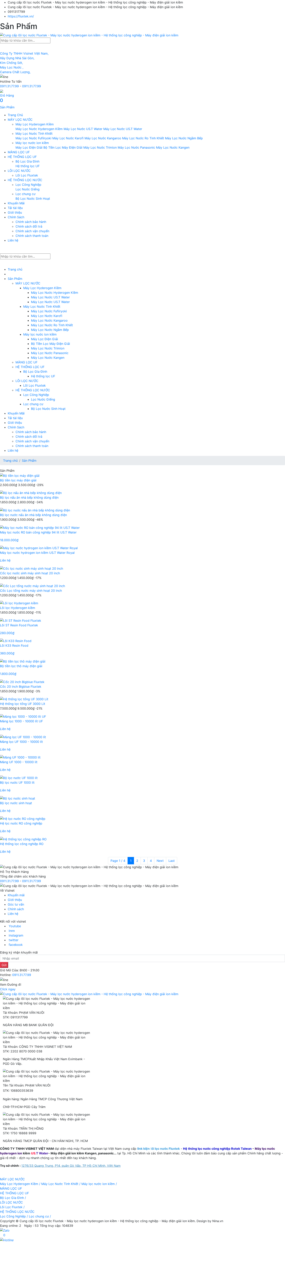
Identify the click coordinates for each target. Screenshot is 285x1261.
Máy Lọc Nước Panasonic (136, 147)
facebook (16, 945)
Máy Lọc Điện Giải (29, 147)
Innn (12, 931)
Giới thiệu (15, 212)
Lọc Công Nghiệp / (14, 1216)
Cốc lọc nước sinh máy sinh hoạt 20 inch (30, 573)
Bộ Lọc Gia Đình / (13, 1198)
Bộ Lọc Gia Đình (27, 161)
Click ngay (8, 989)
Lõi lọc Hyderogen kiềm (17, 608)
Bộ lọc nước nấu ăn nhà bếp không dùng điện (33, 515)
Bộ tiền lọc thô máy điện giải (21, 666)
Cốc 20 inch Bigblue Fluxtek (20, 686)
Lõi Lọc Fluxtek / (12, 1207)
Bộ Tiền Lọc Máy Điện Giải (62, 147)
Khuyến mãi (16, 895)
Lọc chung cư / (40, 1216)
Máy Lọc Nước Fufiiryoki (34, 138)
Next (160, 861)
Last (171, 861)
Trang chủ (15, 269)
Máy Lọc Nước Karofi (68, 138)
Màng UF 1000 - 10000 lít (18, 762)
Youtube (15, 926)
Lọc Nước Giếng (28, 189)
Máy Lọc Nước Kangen (172, 147)
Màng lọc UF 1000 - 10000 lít (21, 742)
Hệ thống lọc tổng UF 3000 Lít (22, 704)
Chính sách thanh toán (32, 236)
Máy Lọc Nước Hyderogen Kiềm (39, 129)
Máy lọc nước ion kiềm (32, 143)
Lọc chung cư (25, 194)
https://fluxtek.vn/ (21, 16)
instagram (16, 935)
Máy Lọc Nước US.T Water (83, 129)
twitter (13, 940)
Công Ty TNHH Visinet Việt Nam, (24, 53)
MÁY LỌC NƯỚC (20, 120)
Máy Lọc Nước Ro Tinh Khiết (143, 138)
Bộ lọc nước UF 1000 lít (17, 782)
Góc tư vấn (16, 904)
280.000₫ (7, 633)
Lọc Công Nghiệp (28, 185)
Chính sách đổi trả (29, 226)
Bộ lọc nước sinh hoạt (16, 803)
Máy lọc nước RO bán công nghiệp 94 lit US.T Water (38, 532)
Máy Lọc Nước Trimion (100, 147)
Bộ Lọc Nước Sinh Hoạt (33, 198)
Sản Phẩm (15, 279)
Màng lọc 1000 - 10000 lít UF (21, 721)
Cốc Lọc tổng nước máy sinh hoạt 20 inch (31, 590)
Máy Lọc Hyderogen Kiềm (35, 124)
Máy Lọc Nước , (11, 67)
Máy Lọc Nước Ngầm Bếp (184, 138)
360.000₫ (7, 653)
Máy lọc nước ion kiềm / (99, 1184)
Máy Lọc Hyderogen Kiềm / (20, 1184)
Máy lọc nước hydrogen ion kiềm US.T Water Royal (37, 553)
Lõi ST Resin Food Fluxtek (19, 625)
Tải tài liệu (15, 208)
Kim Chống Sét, (11, 63)
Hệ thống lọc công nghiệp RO (21, 844)
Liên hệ (13, 240)
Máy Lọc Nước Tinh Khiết (34, 133)
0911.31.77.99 (9, 86)
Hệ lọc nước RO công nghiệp (21, 823)
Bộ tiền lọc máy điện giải (18, 480)
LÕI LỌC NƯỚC (19, 171)
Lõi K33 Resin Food (14, 645)
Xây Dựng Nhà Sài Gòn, (17, 58)
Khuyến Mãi (16, 203)
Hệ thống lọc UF (28, 166)
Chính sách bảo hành (31, 222)
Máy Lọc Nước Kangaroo (103, 138)
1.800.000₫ (8, 674)
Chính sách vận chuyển (32, 231)
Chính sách (16, 909)
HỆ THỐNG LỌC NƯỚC (25, 180)
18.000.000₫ (9, 540)
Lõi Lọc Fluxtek (27, 175)
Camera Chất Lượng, (15, 72)
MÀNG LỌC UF (19, 152)
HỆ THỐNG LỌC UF (22, 157)
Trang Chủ (15, 115)
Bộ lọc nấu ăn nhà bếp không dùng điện (29, 497)
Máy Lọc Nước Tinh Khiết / (61, 1184)
